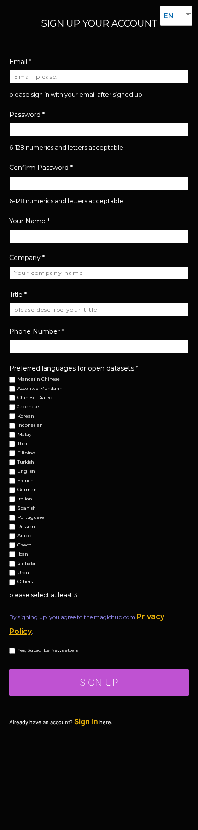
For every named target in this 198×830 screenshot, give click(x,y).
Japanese (28, 407)
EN (168, 15)
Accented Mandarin (40, 389)
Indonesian (30, 426)
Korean (25, 416)
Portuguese (30, 518)
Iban (22, 554)
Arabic (24, 536)
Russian (26, 527)
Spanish (26, 508)
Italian (24, 499)
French (25, 481)
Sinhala (26, 564)
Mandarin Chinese (38, 380)
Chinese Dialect (35, 398)
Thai (22, 444)
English (26, 472)
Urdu (23, 573)
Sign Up (99, 682)
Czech (24, 545)
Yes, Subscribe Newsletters (47, 651)
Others (25, 582)
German (27, 490)
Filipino (26, 453)
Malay (24, 435)
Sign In (86, 721)
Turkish (25, 462)
